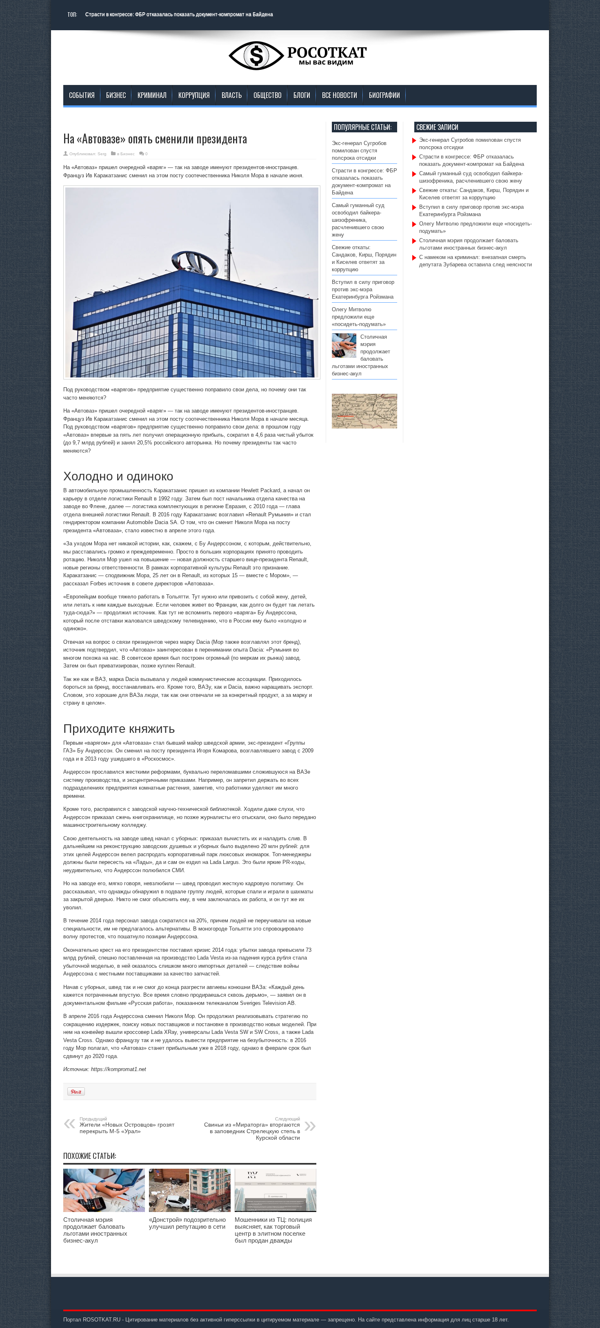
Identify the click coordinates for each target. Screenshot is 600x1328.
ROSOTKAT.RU (101, 1320)
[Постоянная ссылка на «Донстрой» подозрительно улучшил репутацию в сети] (190, 1210)
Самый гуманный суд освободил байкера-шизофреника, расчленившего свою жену (358, 220)
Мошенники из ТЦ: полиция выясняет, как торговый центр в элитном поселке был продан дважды (273, 1230)
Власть (232, 95)
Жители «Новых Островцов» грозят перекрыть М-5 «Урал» (127, 1125)
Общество (267, 95)
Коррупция (194, 95)
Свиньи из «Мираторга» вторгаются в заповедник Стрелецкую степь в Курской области (252, 1128)
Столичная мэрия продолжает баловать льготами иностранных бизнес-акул (95, 1230)
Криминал (152, 95)
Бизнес (116, 95)
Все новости (339, 95)
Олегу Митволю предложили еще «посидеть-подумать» (360, 316)
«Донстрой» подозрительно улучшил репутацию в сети (187, 1223)
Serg (102, 154)
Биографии (384, 95)
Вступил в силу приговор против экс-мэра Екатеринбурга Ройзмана (363, 289)
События (82, 95)
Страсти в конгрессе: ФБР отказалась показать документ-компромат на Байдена (179, 14)
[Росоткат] (300, 64)
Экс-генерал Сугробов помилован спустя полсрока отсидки (359, 150)
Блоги (301, 95)
